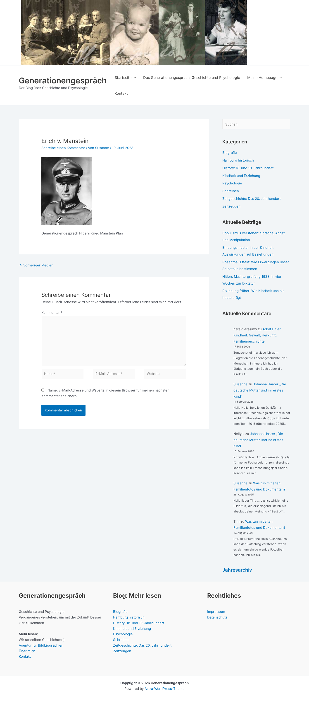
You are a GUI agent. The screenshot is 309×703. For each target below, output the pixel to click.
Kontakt (25, 656)
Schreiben (230, 191)
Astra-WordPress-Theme (165, 688)
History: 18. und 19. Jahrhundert (247, 168)
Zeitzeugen (231, 206)
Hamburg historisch (238, 160)
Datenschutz (217, 617)
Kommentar (51, 312)
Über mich (27, 651)
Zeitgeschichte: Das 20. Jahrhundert (251, 198)
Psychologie (232, 183)
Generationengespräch (63, 80)
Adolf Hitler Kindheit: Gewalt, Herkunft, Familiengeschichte (257, 335)
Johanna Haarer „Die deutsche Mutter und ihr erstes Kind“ (259, 390)
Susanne (240, 384)
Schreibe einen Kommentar (63, 148)
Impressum (216, 611)
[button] (133, 77)
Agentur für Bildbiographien (41, 645)
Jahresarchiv (237, 570)
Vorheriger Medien (36, 265)
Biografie (229, 152)
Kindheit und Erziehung (241, 176)
